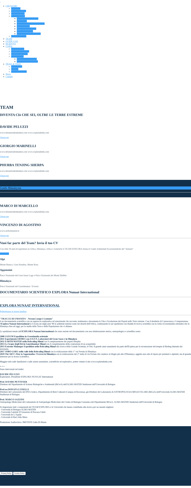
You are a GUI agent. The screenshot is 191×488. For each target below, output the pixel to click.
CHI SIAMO (11, 6)
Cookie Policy (19, 473)
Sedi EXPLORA (18, 36)
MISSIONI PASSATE (27, 59)
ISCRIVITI (11, 44)
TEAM (9, 39)
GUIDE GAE (12, 41)
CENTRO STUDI (19, 54)
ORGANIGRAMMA (26, 28)
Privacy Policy (6, 473)
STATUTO (22, 21)
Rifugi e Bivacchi (19, 71)
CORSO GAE (17, 49)
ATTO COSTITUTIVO (27, 18)
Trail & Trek (16, 66)
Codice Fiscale (23, 26)
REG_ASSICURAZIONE (29, 34)
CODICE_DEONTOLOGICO (31, 23)
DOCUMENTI (18, 16)
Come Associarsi (18, 11)
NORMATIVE (18, 13)
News (8, 74)
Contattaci (4, 253)
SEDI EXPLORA (25, 31)
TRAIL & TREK (13, 64)
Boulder (14, 69)
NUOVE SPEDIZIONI (27, 61)
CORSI (9, 46)
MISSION (15, 8)
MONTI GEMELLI (20, 51)
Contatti (9, 76)
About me (4, 137)
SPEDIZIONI (17, 56)
